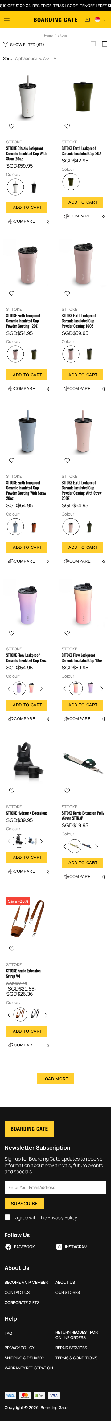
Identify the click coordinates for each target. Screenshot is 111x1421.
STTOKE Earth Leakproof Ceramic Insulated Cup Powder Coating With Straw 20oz (26, 490)
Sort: (7, 58)
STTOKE (14, 142)
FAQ (8, 1333)
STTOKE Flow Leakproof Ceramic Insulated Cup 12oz (26, 657)
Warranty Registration (29, 1368)
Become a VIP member (26, 1282)
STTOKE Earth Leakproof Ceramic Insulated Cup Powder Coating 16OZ (79, 321)
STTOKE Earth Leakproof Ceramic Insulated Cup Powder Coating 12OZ (23, 321)
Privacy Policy (62, 1217)
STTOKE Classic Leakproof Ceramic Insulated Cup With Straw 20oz (26, 153)
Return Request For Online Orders (77, 1335)
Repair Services (71, 1347)
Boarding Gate (55, 20)
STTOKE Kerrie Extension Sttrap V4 (23, 973)
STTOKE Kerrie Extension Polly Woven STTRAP (83, 815)
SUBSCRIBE (24, 1203)
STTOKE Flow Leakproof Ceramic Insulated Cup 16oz (82, 657)
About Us (65, 1282)
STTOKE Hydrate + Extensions (26, 813)
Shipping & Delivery (24, 1358)
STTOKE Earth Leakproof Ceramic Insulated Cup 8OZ (81, 151)
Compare (24, 221)
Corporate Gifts (22, 1302)
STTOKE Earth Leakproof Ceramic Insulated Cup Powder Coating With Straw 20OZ (82, 490)
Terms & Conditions (76, 1358)
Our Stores (68, 1292)
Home (48, 35)
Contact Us (17, 1292)
